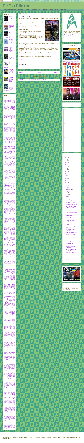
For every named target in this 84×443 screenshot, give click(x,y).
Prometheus (6, 325)
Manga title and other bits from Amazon (71, 239)
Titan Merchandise (9, 394)
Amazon (5, 107)
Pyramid (10, 326)
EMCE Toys (7, 184)
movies (13, 279)
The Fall (8, 379)
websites (13, 417)
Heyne (14, 223)
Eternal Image (7, 186)
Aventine (5, 114)
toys (10, 401)
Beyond (9, 118)
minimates (6, 273)
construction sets (8, 152)
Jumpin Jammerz (10, 241)
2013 (66, 171)
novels (9, 296)
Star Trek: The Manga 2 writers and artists (71, 207)
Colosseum (10, 148)
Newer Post (21, 72)
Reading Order (34, 9)
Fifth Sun (5, 199)
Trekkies (8, 403)
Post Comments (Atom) (41, 76)
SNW (14, 359)
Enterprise (6, 185)
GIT (4, 211)
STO (8, 372)
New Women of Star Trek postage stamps (12, 27)
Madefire (13, 261)
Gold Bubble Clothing (8, 213)
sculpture (6, 348)
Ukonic (13, 407)
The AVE (5, 378)
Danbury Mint (6, 164)
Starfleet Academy (10, 368)
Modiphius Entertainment (9, 278)
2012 (66, 173)
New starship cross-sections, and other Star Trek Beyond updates (9, 87)
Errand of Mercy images (71, 226)
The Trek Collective (16, 6)
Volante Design (7, 415)
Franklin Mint (9, 202)
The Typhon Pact (8, 387)
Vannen (13, 411)
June (67, 194)
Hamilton (13, 219)
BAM (8, 114)
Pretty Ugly (6, 322)
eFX (7, 182)
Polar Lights (11, 319)
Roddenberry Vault (9, 337)
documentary (9, 171)
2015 (66, 168)
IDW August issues (70, 210)
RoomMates (13, 341)
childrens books (7, 142)
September (68, 189)
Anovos (5, 108)
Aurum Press (12, 113)
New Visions (6, 289)
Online (10, 302)
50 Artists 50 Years (11, 99)
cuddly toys (11, 162)
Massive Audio (12, 264)
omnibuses (12, 300)
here (69, 289)
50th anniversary (8, 100)
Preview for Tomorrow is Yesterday (71, 247)
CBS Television (7, 139)
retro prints (6, 331)
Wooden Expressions (7, 425)
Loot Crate (6, 259)
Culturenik (13, 163)
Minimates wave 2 (69, 217)
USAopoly (13, 410)
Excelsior (13, 187)
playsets (5, 318)
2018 (66, 162)
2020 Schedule (20, 9)
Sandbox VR (12, 345)
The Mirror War (7, 382)
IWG (7, 239)
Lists (39, 9)
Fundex (5, 203)
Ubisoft (11, 406)
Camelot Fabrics (11, 136)
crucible (8, 161)
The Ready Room (8, 384)
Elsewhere (13, 183)
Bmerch (9, 124)
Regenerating (68, 197)
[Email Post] (26, 59)
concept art (12, 151)
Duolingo (10, 176)
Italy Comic (11, 238)
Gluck (14, 211)
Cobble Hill (5, 147)
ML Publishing (6, 277)
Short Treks (6, 356)
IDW (32, 61)
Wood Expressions (11, 424)
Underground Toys (7, 408)
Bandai (10, 114)
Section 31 (12, 350)
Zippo (11, 427)
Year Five (8, 426)
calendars (9, 135)
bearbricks (5, 116)
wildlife (5, 420)
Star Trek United (8, 367)
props (10, 325)
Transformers (9, 402)
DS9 (7, 175)
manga (13, 262)
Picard (5, 312)
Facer (9, 192)
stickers (5, 372)
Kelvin (6, 244)
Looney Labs (12, 257)
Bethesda (5, 118)
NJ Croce (6, 292)
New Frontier (12, 287)
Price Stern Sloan (12, 322)
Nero (12, 286)
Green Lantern (11, 216)
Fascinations (12, 195)
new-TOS (8, 291)
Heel (12, 221)
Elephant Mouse (7, 183)
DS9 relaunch (12, 174)
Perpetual (13, 308)
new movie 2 (12, 288)
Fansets (13, 194)
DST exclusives (69, 227)
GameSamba (6, 208)
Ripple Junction (7, 332)
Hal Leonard (11, 218)
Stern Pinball (8, 370)
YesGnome (5, 427)
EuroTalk (13, 186)
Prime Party (8, 323)
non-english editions (9, 293)
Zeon (9, 427)
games (13, 207)
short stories (11, 354)
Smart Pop (10, 359)
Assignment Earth (11, 110)
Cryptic (13, 161)
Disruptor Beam (7, 170)
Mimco (5, 272)
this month (12, 391)
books (9, 127)
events (5, 187)
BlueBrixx (8, 123)
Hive (14, 224)
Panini (13, 304)
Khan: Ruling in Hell (7, 245)
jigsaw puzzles (7, 240)
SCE (5, 346)
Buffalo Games (6, 130)
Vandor (5, 411)
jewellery (13, 239)
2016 (66, 166)
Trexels (5, 404)
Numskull (13, 297)
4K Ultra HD (9, 98)
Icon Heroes (12, 229)
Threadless (5, 392)
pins (8, 313)
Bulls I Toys (10, 131)
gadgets (7, 204)
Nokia (10, 292)
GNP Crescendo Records (9, 212)
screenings (13, 347)
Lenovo (5, 252)
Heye (10, 223)
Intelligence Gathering (9, 234)
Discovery (12, 169)
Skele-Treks (6, 359)
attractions (12, 112)
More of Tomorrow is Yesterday (70, 244)
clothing (13, 146)
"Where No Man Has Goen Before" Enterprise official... (71, 220)
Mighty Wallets (12, 271)
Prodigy (13, 323)
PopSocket (5, 320)
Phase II (6, 311)
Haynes (5, 221)
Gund (7, 218)
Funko (8, 203)
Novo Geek (13, 296)
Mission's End (12, 275)
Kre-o (14, 246)
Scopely (8, 347)
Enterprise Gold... (69, 241)
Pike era (5, 313)
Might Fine (13, 270)
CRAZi (10, 156)
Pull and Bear (6, 326)
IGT (8, 232)
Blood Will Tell (24, 61)
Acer (9, 102)
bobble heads (11, 125)
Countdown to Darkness (9, 154)
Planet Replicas (9, 314)
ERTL (14, 185)
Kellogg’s (13, 242)
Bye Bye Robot (11, 133)
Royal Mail (11, 343)
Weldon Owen (7, 418)
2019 (66, 160)
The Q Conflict (11, 383)
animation (13, 107)
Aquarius (10, 109)
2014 (66, 169)
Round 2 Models (8, 342)
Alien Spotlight (11, 106)
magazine (6, 262)
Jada (9, 239)
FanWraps (5, 195)
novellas (5, 296)
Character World (9, 140)
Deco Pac (13, 166)
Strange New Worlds (8, 373)
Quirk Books (12, 327)
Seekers (5, 351)
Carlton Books (12, 138)
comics (29, 61)
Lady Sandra (8, 249)
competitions (6, 151)
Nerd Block (8, 286)
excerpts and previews (9, 190)
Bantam (13, 114)
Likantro (8, 256)
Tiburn (9, 392)
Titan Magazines (11, 393)
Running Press (7, 345)
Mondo (9, 279)
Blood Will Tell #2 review (71, 202)
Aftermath (9, 105)
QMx (8, 327)
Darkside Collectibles (8, 165)
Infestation (13, 232)
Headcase (9, 221)
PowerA (13, 320)
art (14, 109)
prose (13, 325)
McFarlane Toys (7, 269)
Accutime (5, 102)
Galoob (13, 205)
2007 (66, 182)
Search (61, 9)
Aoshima (5, 109)
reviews (34, 61)
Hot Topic (11, 228)
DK (10, 170)
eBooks (9, 179)
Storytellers (13, 372)
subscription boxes (11, 374)
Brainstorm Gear (12, 128)
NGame (13, 291)
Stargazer (5, 369)
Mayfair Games (7, 268)
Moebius (5, 279)
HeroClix (5, 223)
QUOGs (5, 328)
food (11, 200)
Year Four (12, 426)
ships (5, 353)
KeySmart (10, 244)
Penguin (13, 306)
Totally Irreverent (7, 400)
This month (68, 256)
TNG (13, 396)
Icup (8, 231)
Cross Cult (12, 158)
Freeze (13, 202)
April (67, 259)
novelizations (12, 295)
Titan (11, 392)
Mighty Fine (6, 271)
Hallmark (9, 219)
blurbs (5, 124)
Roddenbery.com (7, 338)
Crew (8, 158)
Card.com (7, 138)
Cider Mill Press (7, 145)
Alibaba (5, 106)
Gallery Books (9, 205)
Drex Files (56, 9)
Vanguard (9, 411)
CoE (11, 147)
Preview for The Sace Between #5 (70, 200)
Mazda (13, 268)
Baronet (13, 115)
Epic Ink (10, 185)
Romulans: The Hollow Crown (9, 340)
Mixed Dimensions (11, 276)
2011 (66, 175)
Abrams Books (11, 101)
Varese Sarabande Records (9, 412)
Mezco (8, 270)
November (68, 185)
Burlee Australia (12, 132)
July (67, 192)
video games (7, 413)
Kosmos (9, 246)
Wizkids (13, 423)
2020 (66, 159)
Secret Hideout (6, 350)
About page (74, 38)
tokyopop (5, 397)
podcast (5, 319)
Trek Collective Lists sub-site (69, 35)
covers (6, 156)
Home (39, 72)
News (5, 9)
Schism (8, 346)
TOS (37, 61)
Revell (10, 331)
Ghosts (13, 210)
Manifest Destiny (7, 263)
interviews (6, 235)
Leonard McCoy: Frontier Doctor (9, 253)
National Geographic (11, 285)
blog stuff (8, 122)
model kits (12, 277)
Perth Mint (6, 310)
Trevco (13, 403)
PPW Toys (6, 321)
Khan (13, 244)
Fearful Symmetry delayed (71, 232)
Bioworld (5, 121)
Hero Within (12, 222)
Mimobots (13, 272)
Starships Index (45, 9)
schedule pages (66, 34)
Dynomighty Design (9, 177)
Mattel (9, 267)
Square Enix (12, 362)
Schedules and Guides (11, 9)
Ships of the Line (11, 353)
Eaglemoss (6, 178)
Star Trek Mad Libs (11, 365)
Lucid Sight (13, 260)
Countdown (12, 153)
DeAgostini (9, 166)
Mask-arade (6, 264)
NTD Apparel (6, 297)
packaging (10, 303)
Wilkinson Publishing (10, 420)
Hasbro (13, 220)
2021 (66, 157)
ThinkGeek (6, 391)
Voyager (6, 416)
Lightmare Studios (7, 255)
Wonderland (6, 424)
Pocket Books (11, 318)
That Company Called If (11, 377)
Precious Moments (11, 321)
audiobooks (6, 113)
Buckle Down (12, 129)
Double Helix (12, 172)
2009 (66, 178)
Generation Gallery (9, 209)
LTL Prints (8, 260)
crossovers (6, 159)
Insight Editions (9, 233)
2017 (66, 164)
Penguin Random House (9, 307)
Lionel (11, 256)
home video (11, 227)
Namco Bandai (11, 284)
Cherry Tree (12, 141)
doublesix (5, 173)
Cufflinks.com (6, 163)
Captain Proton (7, 137)
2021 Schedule (27, 9)
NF (11, 291)
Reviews (51, 9)
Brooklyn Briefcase (7, 129)
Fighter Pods (10, 199)
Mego (5, 270)
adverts (5, 105)
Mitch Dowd (6, 276)
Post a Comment (23, 66)
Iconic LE (5, 231)
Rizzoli (8, 334)
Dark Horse (13, 164)
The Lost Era (12, 381)
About (65, 9)
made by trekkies (7, 261)
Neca (5, 286)
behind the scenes (9, 117)
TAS (8, 375)
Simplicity (13, 358)
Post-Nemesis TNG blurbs (71, 204)
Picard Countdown (11, 312)
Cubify (5, 162)
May (67, 196)
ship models (11, 352)
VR (14, 416)
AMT (8, 107)
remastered (9, 329)
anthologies (12, 108)
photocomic (12, 311)
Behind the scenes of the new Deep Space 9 (11, 57)
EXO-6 (12, 191)
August (67, 191)
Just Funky (8, 242)
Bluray (13, 123)
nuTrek (6, 299)
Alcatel (14, 105)
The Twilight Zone (11, 386)
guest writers (6, 217)
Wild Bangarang (11, 419)
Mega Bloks (12, 269)
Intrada (11, 237)
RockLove (13, 335)
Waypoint (9, 417)
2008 (66, 180)
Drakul (11, 173)
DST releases (68, 209)
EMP (14, 184)
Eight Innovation (12, 182)
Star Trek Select (7, 366)
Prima (5, 323)
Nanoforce (5, 285)
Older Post (56, 72)
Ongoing (6, 302)
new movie (6, 288)
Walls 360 (5, 417)
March (67, 260)
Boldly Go (6, 127)
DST (5, 176)
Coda (9, 147)
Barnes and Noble (7, 115)
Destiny (8, 167)
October (68, 187)
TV (8, 406)
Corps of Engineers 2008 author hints (71, 250)
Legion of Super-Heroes (9, 251)
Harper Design (7, 220)
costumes (6, 153)
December (68, 183)
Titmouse (6, 396)
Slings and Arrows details (71, 252)
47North (5, 98)
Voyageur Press (10, 416)
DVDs (13, 176)
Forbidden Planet (9, 201)
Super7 (5, 375)
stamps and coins (8, 363)
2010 (66, 176)
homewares (6, 228)
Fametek (11, 193)
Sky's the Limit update (70, 234)
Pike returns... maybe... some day (70, 230)
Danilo (9, 164)
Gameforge (6, 207)
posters (9, 320)
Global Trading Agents (9, 211)
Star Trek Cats (10, 364)
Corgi (14, 152)
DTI (7, 176)
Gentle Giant (8, 210)
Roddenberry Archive (9, 336)
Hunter (8, 229)
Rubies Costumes (11, 344)
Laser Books (12, 250)
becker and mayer (11, 116)
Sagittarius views (69, 215)
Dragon (8, 173)
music (9, 281)
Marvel (13, 263)
